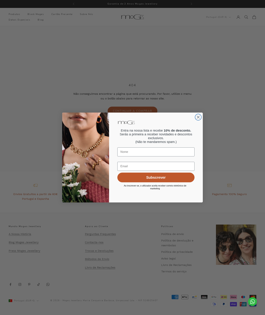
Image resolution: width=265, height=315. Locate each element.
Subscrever (156, 177)
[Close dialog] (198, 117)
